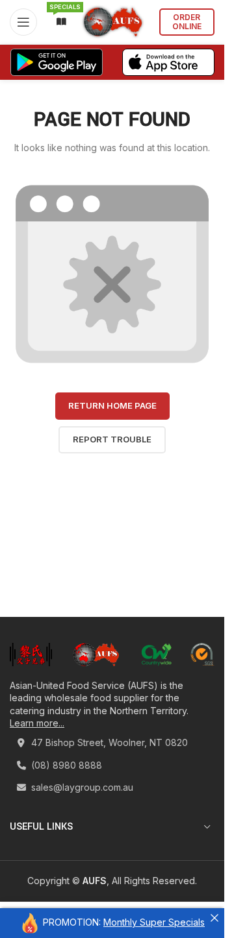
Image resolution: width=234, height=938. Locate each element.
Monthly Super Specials (154, 922)
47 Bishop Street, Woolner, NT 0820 (108, 742)
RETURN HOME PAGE (112, 405)
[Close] (214, 918)
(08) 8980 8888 (65, 765)
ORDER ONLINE (187, 21)
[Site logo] (112, 21)
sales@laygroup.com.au (81, 787)
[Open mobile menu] (23, 22)
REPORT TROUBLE (112, 439)
